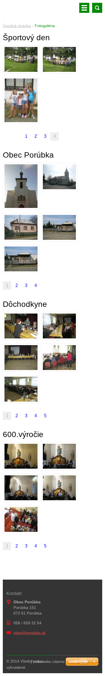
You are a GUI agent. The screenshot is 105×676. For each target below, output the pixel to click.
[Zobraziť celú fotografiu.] (21, 59)
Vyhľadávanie (97, 8)
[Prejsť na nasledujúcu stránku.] (45, 285)
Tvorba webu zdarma (47, 662)
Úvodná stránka (17, 25)
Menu (84, 8)
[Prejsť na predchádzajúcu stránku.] (16, 136)
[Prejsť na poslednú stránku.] (54, 285)
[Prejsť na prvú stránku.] (7, 136)
